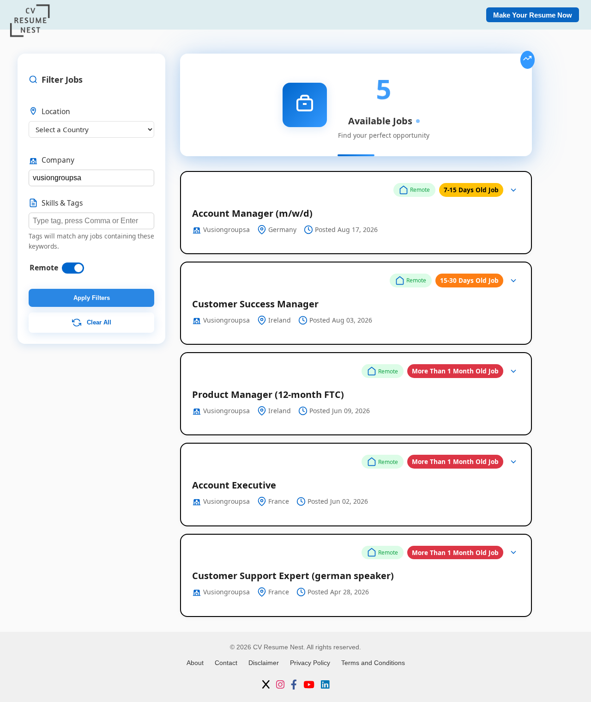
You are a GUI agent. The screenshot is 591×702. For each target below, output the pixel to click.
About (195, 662)
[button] (356, 212)
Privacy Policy (310, 662)
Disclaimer (263, 662)
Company (58, 160)
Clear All (98, 322)
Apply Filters (91, 297)
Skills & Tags (62, 203)
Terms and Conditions (373, 662)
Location (56, 111)
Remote (44, 267)
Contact (226, 662)
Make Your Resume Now (532, 15)
